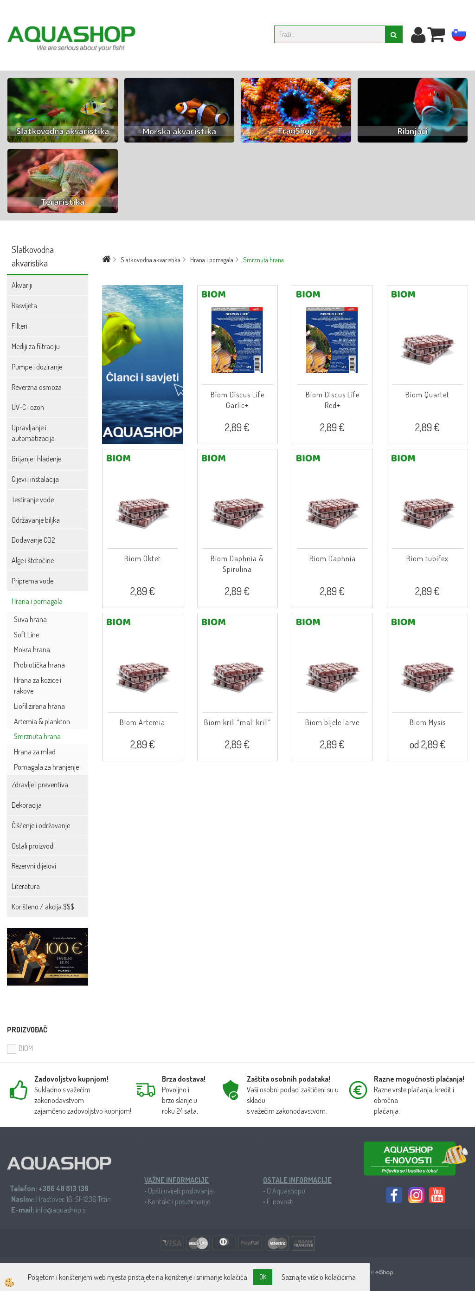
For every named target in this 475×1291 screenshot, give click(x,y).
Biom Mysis (428, 722)
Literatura (26, 886)
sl (458, 35)
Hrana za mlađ (35, 751)
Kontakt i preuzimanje (179, 1201)
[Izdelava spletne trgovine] (384, 1271)
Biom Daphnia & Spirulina (237, 564)
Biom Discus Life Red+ (332, 400)
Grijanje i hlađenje (36, 458)
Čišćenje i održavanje (41, 825)
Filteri (19, 326)
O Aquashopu (286, 1190)
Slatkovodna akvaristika (150, 260)
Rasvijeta (24, 305)
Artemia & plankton (42, 721)
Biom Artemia (142, 722)
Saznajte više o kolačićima (319, 1277)
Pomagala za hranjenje (46, 767)
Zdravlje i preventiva (40, 784)
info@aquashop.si (61, 1209)
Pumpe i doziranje (37, 366)
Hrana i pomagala (37, 601)
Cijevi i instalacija (35, 479)
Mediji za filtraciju (36, 346)
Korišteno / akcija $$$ (43, 906)
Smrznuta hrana (37, 736)
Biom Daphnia (332, 558)
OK (262, 1277)
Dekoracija (27, 805)
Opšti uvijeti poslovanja (180, 1190)
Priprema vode (32, 580)
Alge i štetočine (33, 560)
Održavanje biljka (36, 520)
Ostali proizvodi (33, 845)
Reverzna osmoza (37, 387)
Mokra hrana (32, 649)
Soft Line (26, 634)
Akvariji (22, 285)
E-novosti (280, 1201)
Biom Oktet (142, 558)
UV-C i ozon (28, 407)
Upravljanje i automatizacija (33, 433)
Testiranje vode (33, 499)
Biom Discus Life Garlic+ (237, 400)
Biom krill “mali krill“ (237, 722)
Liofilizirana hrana (39, 706)
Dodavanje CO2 (33, 540)
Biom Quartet (427, 394)
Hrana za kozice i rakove (37, 685)
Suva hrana (30, 619)
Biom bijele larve (332, 722)
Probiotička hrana (39, 664)
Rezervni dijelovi (34, 865)
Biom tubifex (427, 558)
